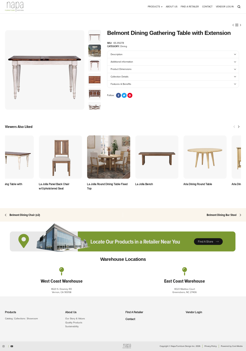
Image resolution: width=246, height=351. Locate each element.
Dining (123, 46)
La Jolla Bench (158, 184)
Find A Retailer (190, 7)
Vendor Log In (225, 7)
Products (154, 7)
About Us (171, 7)
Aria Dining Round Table (212, 184)
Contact (207, 7)
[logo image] (14, 6)
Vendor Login (194, 312)
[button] (234, 126)
